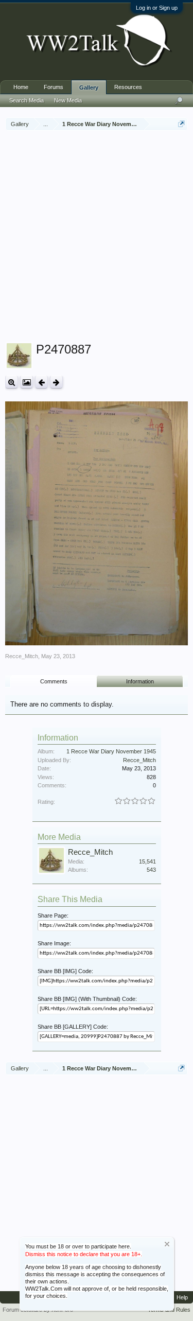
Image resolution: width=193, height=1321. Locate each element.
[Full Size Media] (11, 382)
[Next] (56, 382)
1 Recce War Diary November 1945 (111, 751)
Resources (128, 87)
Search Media (26, 100)
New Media (68, 100)
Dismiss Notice (167, 1244)
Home (20, 87)
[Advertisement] (96, 237)
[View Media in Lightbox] (26, 382)
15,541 (147, 861)
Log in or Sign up (157, 8)
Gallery (88, 87)
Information (140, 681)
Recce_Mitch (21, 656)
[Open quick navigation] (181, 123)
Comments (53, 681)
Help (182, 1297)
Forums (53, 87)
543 (151, 870)
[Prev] (41, 382)
